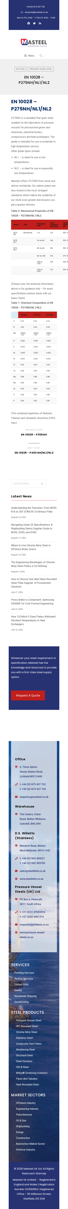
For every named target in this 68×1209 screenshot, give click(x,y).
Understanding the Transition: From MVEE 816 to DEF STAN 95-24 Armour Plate (34, 509)
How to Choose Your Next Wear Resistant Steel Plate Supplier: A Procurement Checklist (34, 583)
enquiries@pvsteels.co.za (34, 924)
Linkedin (40, 23)
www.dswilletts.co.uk (31, 878)
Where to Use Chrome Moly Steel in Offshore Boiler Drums (30, 547)
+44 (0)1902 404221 (33, 858)
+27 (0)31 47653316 (33, 911)
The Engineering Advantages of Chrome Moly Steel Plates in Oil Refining (33, 564)
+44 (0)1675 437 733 (34, 784)
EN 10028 (20, 69)
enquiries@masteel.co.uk (34, 796)
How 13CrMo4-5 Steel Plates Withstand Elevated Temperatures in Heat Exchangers (33, 620)
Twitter (34, 23)
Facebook (28, 23)
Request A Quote (28, 695)
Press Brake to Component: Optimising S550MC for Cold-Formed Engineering (32, 601)
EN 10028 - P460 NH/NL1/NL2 (34, 452)
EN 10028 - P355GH (34, 434)
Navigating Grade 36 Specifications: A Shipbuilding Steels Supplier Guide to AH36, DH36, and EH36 (32, 528)
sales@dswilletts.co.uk (32, 871)
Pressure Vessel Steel (41, 69)
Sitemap (41, 1173)
